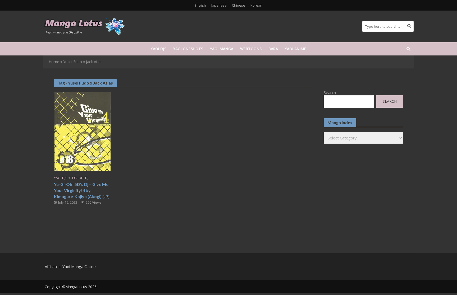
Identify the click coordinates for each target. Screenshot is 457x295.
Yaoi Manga (221, 48)
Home (54, 61)
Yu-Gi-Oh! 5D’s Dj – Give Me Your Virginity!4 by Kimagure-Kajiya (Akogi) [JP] (81, 190)
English (200, 5)
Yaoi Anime (295, 48)
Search (330, 92)
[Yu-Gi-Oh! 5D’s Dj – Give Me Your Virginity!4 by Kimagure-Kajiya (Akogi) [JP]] (82, 131)
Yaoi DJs (158, 48)
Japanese (219, 5)
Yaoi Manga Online (79, 266)
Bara (273, 48)
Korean (256, 5)
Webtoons (251, 48)
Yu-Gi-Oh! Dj (78, 178)
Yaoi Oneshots (188, 48)
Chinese (238, 5)
